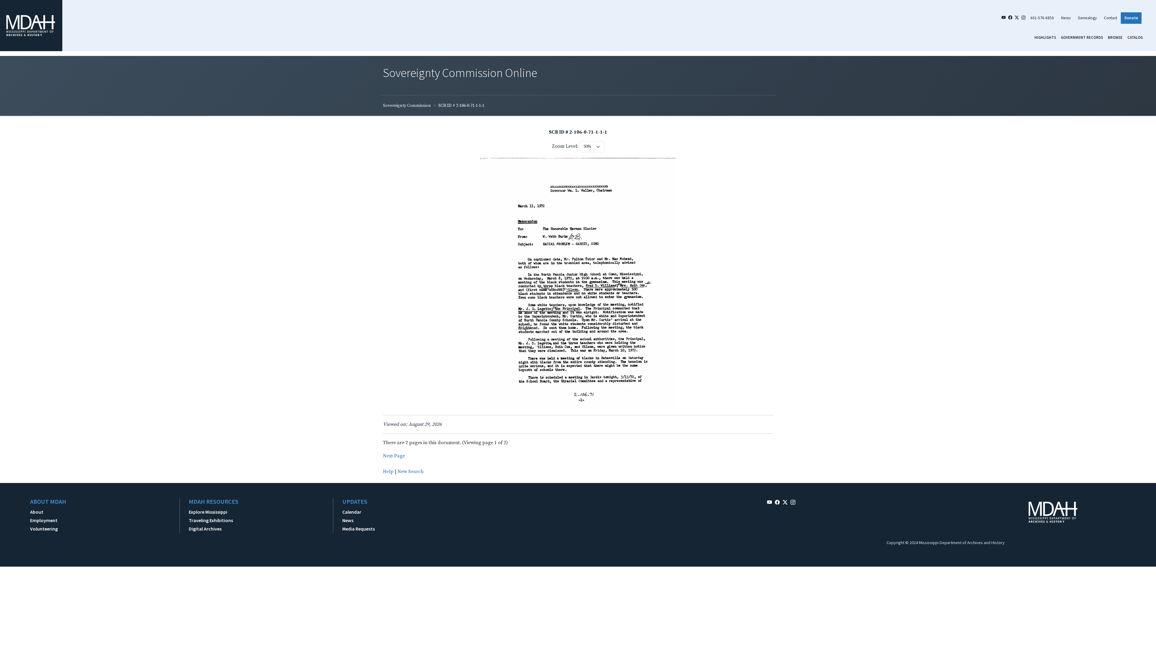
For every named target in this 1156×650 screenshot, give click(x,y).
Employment (43, 520)
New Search (410, 472)
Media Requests (358, 529)
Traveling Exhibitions (211, 520)
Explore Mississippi (208, 512)
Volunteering (44, 529)
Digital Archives (205, 529)
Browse (1115, 37)
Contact (1110, 17)
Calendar (351, 512)
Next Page (394, 456)
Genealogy (1087, 17)
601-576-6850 (1042, 17)
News (1066, 17)
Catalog (1135, 37)
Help (388, 472)
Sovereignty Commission (407, 105)
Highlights (1045, 37)
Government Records (1082, 37)
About (36, 512)
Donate (1131, 17)
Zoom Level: (565, 146)
